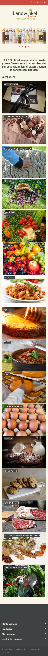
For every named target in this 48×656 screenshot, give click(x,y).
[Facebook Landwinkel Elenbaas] (24, 612)
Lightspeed (6, 652)
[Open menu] (5, 13)
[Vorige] (7, 37)
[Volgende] (41, 37)
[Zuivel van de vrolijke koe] (24, 36)
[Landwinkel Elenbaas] (29, 14)
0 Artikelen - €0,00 (39, 2)
